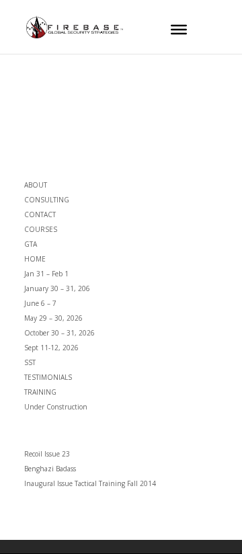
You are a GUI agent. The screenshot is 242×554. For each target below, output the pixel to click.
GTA (30, 244)
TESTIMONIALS (48, 377)
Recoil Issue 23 (47, 454)
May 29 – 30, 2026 (53, 318)
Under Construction (55, 406)
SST (30, 362)
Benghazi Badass (50, 468)
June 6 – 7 (40, 303)
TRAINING (40, 392)
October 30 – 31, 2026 (59, 333)
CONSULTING (46, 199)
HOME (35, 259)
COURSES (40, 229)
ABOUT (35, 185)
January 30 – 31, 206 (57, 288)
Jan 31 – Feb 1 (46, 273)
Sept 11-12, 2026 (51, 347)
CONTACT (40, 214)
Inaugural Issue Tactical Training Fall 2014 (90, 483)
